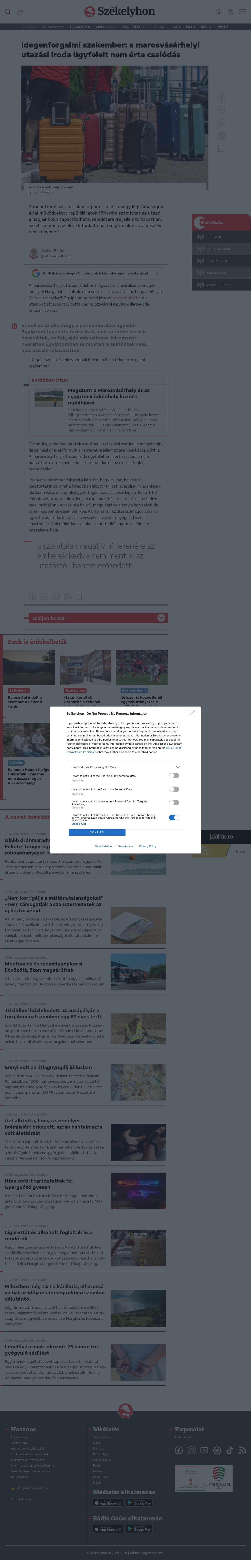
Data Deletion (103, 846)
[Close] (193, 714)
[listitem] (125, 767)
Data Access (125, 846)
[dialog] (125, 780)
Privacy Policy (147, 846)
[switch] (174, 775)
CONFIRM (97, 832)
